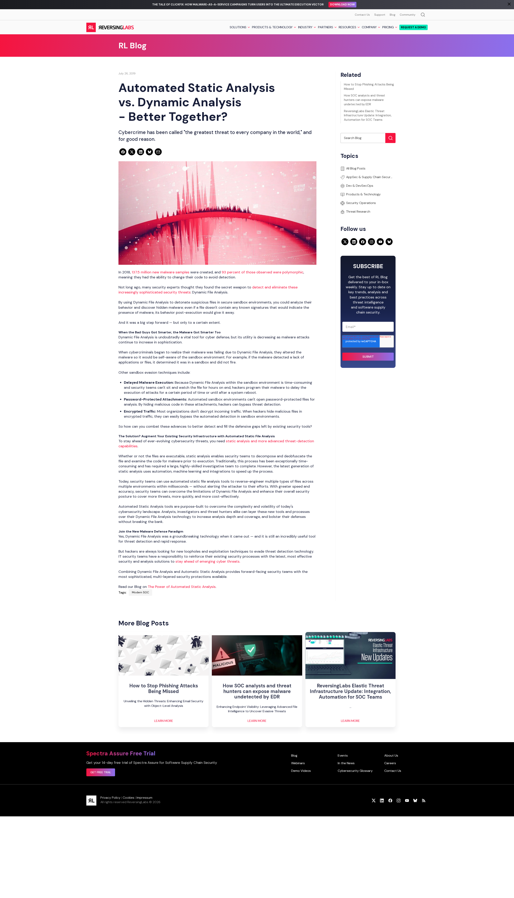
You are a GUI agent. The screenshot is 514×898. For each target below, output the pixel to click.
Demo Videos (301, 771)
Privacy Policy (110, 798)
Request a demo (413, 27)
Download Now (342, 4)
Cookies (128, 798)
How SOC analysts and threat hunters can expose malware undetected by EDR (364, 99)
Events (343, 755)
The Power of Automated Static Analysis (182, 586)
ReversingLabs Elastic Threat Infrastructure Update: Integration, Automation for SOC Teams (368, 115)
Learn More (163, 721)
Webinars (298, 763)
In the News (346, 763)
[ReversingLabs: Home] (110, 27)
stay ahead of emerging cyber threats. (207, 561)
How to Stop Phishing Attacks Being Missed (369, 86)
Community (407, 14)
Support (379, 14)
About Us (391, 755)
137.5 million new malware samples (160, 272)
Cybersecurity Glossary (355, 771)
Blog (392, 14)
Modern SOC (140, 592)
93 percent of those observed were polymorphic (262, 272)
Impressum (144, 798)
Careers (390, 763)
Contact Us (362, 14)
